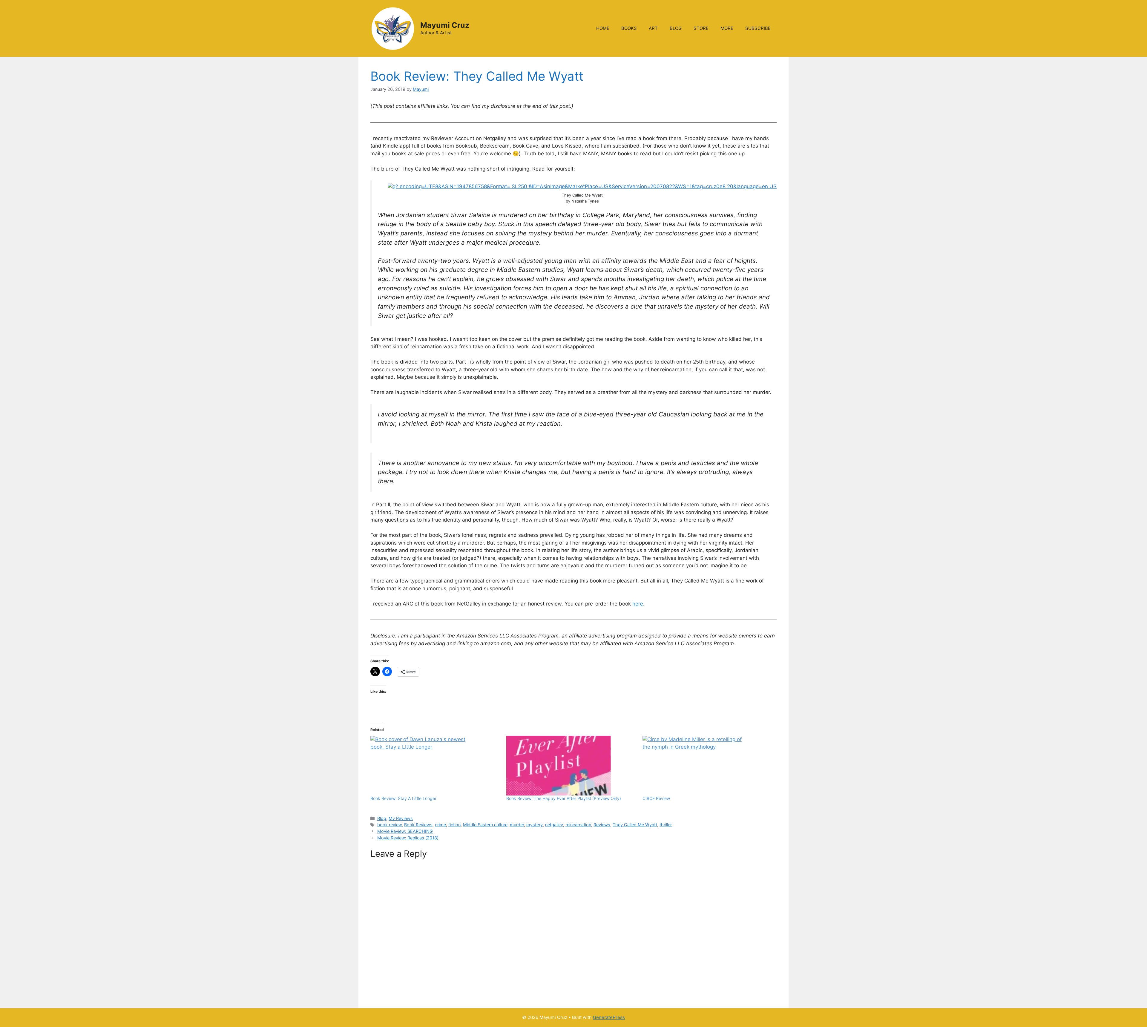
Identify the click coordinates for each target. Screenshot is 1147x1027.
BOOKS (629, 28)
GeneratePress (609, 1017)
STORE (701, 28)
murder (517, 824)
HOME (602, 28)
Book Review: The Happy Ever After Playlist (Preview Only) (563, 798)
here (637, 604)
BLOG (676, 28)
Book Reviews (418, 824)
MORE (726, 28)
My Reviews (401, 818)
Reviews (602, 824)
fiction (454, 824)
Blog (381, 818)
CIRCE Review (656, 798)
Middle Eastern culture (485, 824)
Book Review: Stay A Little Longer (403, 798)
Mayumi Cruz (444, 25)
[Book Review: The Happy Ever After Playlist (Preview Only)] (571, 765)
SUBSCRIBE (758, 28)
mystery (534, 824)
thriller (666, 824)
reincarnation (578, 824)
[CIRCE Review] (707, 765)
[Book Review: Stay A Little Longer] (435, 765)
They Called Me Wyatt (635, 824)
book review (389, 824)
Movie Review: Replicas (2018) (407, 837)
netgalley (554, 824)
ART (653, 28)
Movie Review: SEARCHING (405, 831)
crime (440, 824)
